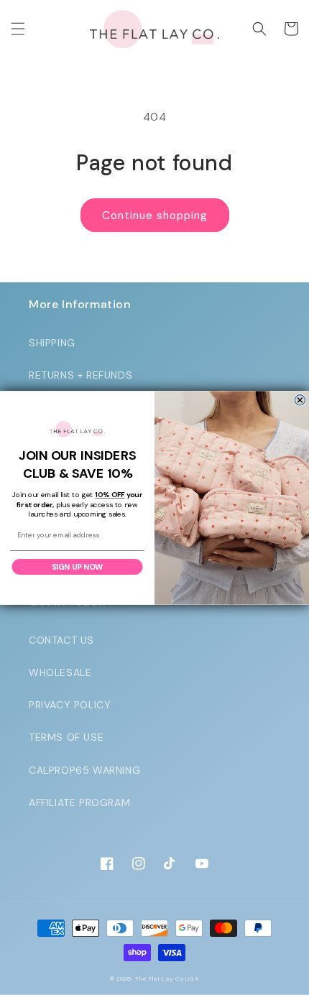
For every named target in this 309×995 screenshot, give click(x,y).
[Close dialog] (300, 399)
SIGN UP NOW (77, 566)
